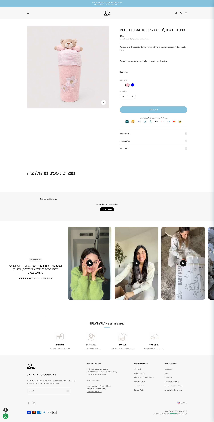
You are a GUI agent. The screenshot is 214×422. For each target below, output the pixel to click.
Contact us (168, 377)
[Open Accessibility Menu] (5, 410)
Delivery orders (139, 373)
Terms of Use (139, 386)
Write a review (107, 209)
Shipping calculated (135, 39)
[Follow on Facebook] (28, 403)
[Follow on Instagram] (33, 403)
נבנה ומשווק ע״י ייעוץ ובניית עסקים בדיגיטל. (170, 413)
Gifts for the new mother (174, 386)
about (167, 373)
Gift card (137, 369)
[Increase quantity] (132, 96)
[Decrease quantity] (123, 96)
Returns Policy (139, 381)
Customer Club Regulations (144, 377)
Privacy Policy (139, 390)
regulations (169, 369)
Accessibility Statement (173, 390)
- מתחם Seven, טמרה (94, 392)
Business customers (172, 381)
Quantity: (123, 91)
